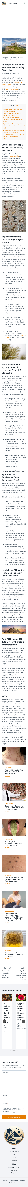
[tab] (10, 1050)
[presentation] (7, 997)
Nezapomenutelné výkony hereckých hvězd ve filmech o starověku (12, 120)
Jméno (5, 1095)
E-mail (5, 1103)
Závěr (4, 138)
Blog (14, 1154)
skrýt (16, 105)
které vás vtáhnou (12, 89)
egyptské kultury (10, 576)
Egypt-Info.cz (7, 73)
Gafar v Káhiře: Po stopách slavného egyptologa (7, 972)
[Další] (23, 1021)
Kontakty (14, 1160)
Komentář (6, 1072)
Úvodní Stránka (14, 1152)
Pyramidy (14, 1173)
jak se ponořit (14, 156)
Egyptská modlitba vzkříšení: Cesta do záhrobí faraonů (20, 974)
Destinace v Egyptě (14, 1167)
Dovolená (5, 62)
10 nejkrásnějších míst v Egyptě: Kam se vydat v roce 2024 (7, 1013)
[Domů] (2, 57)
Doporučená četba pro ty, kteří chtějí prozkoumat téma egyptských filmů (14, 126)
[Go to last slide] (4, 1021)
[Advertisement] (14, 21)
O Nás (14, 1157)
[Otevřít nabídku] (24, 3)
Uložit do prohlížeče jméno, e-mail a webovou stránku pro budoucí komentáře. (13, 1109)
